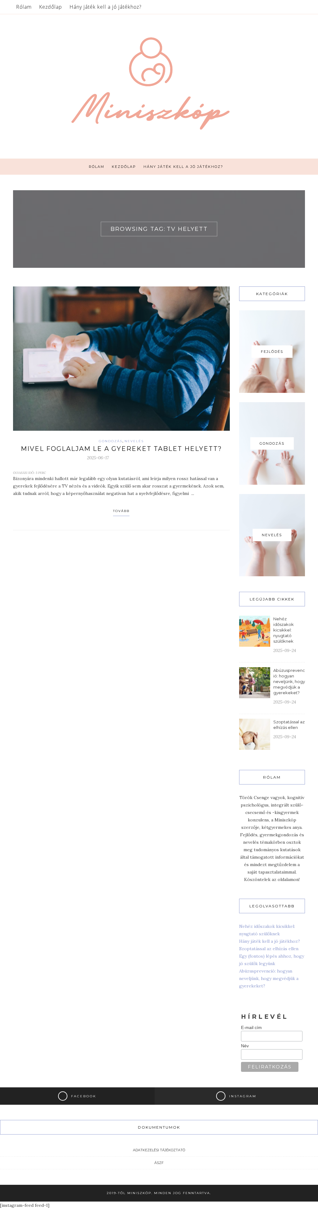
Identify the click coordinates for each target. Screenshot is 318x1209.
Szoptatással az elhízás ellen (268, 948)
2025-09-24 (284, 650)
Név (245, 1045)
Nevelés (134, 441)
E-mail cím (251, 1027)
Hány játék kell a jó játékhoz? (106, 6)
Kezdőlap (50, 6)
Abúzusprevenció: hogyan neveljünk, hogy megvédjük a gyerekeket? (289, 681)
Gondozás (110, 441)
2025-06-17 (98, 458)
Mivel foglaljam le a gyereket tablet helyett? (121, 448)
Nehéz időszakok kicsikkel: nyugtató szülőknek (283, 630)
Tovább (121, 511)
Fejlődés (272, 351)
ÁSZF (159, 1163)
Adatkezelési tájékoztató (159, 1150)
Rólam (24, 6)
